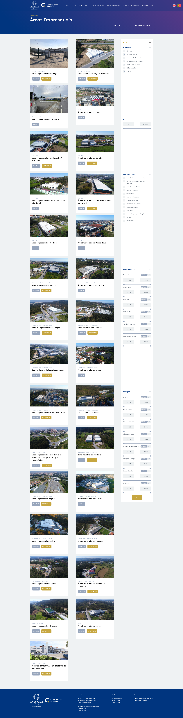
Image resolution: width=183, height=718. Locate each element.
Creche (125, 397)
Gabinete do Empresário (130, 5)
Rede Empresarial (113, 5)
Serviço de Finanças (129, 458)
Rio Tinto (129, 51)
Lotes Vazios (130, 221)
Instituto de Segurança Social (132, 446)
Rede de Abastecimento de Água (136, 178)
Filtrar (137, 497)
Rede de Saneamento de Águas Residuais (135, 182)
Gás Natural (130, 193)
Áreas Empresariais (98, 5)
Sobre (74, 5)
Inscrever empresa (142, 25)
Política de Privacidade (140, 700)
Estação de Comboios (129, 336)
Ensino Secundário (128, 422)
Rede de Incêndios (132, 190)
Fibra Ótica (129, 210)
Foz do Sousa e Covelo (133, 64)
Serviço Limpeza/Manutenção (135, 214)
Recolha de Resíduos (132, 197)
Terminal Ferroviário (129, 324)
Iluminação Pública (132, 200)
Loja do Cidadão (128, 471)
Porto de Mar (127, 312)
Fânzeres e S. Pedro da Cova (134, 58)
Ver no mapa (119, 25)
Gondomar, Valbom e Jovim (134, 61)
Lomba (128, 71)
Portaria (128, 217)
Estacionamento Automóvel (134, 204)
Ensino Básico (127, 409)
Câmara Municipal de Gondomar (143, 698)
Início (68, 5)
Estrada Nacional (128, 275)
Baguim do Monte (131, 54)
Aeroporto (126, 299)
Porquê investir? (83, 5)
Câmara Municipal (128, 434)
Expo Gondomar (147, 5)
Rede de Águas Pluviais (133, 187)
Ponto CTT (126, 483)
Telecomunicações (132, 207)
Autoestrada (127, 287)
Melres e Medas (131, 68)
